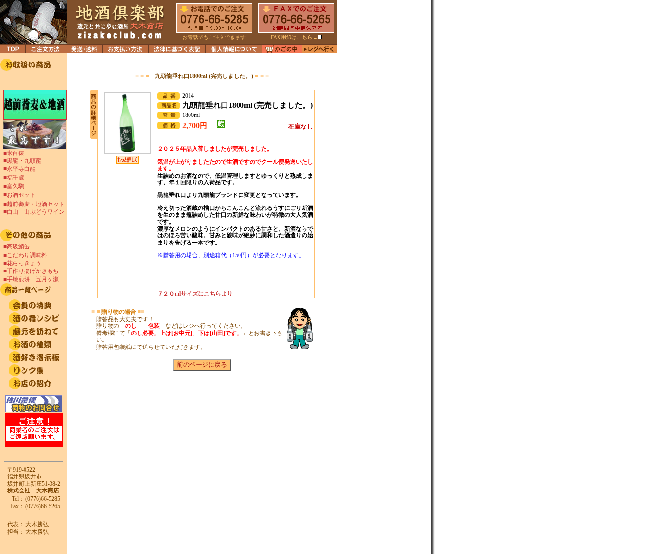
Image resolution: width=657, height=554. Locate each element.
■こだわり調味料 (25, 255)
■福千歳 (13, 177)
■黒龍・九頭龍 (22, 160)
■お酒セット (19, 195)
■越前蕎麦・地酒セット (33, 204)
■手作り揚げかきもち (33, 271)
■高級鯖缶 (16, 246)
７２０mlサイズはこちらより (195, 293)
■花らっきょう (22, 263)
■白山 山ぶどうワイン (33, 211)
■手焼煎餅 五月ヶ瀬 (31, 279)
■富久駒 (13, 186)
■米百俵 (13, 153)
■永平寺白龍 (19, 169)
